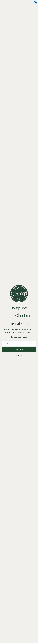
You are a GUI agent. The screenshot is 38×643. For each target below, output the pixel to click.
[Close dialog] (35, 2)
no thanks (19, 355)
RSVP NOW (19, 349)
